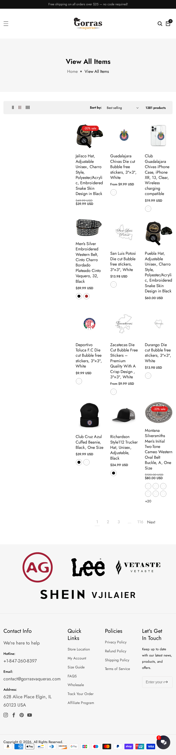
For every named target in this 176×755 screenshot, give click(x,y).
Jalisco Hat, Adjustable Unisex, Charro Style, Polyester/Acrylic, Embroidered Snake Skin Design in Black (89, 174)
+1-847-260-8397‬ (20, 661)
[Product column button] (13, 107)
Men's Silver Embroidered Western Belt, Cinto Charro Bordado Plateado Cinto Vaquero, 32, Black (88, 262)
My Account (77, 658)
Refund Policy (115, 651)
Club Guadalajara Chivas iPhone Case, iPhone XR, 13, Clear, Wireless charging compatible (157, 174)
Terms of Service (117, 668)
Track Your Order (81, 693)
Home (72, 71)
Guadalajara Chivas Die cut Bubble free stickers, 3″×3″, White (123, 166)
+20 (148, 501)
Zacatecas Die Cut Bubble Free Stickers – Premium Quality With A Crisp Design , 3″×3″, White (124, 361)
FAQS (72, 676)
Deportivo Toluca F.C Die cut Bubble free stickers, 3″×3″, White (89, 355)
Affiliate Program (81, 702)
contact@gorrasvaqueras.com (32, 679)
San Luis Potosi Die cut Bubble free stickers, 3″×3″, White (123, 261)
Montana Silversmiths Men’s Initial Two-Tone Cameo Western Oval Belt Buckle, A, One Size (158, 449)
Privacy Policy (115, 642)
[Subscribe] (166, 682)
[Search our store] (160, 23)
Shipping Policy (117, 660)
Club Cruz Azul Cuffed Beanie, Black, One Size (89, 442)
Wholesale (76, 684)
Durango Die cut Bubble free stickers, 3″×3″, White (158, 353)
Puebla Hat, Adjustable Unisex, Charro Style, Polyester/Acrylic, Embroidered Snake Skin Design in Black (158, 272)
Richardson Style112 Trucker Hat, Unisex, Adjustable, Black (124, 447)
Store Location (79, 649)
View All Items (97, 71)
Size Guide (76, 667)
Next (151, 522)
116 (140, 522)
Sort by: (96, 107)
